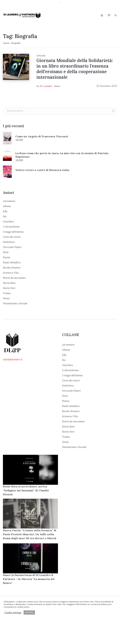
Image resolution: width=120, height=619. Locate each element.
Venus (6, 298)
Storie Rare (9, 283)
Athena (7, 206)
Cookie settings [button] (12, 612)
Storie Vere (9, 288)
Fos (4, 216)
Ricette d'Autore (11, 267)
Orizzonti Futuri (12, 247)
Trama (7, 293)
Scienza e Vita (11, 272)
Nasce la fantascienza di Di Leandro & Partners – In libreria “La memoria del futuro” (29, 579)
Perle (6, 252)
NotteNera (9, 242)
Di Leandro (46, 86)
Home (6, 43)
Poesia (6, 257)
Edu (5, 211)
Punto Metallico (12, 262)
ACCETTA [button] (29, 612)
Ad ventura (9, 201)
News (57, 86)
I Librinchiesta (11, 226)
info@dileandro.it (12, 359)
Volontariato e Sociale (15, 303)
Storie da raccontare (14, 277)
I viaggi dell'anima (13, 231)
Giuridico (8, 221)
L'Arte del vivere (12, 237)
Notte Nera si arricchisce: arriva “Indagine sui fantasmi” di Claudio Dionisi (26, 490)
